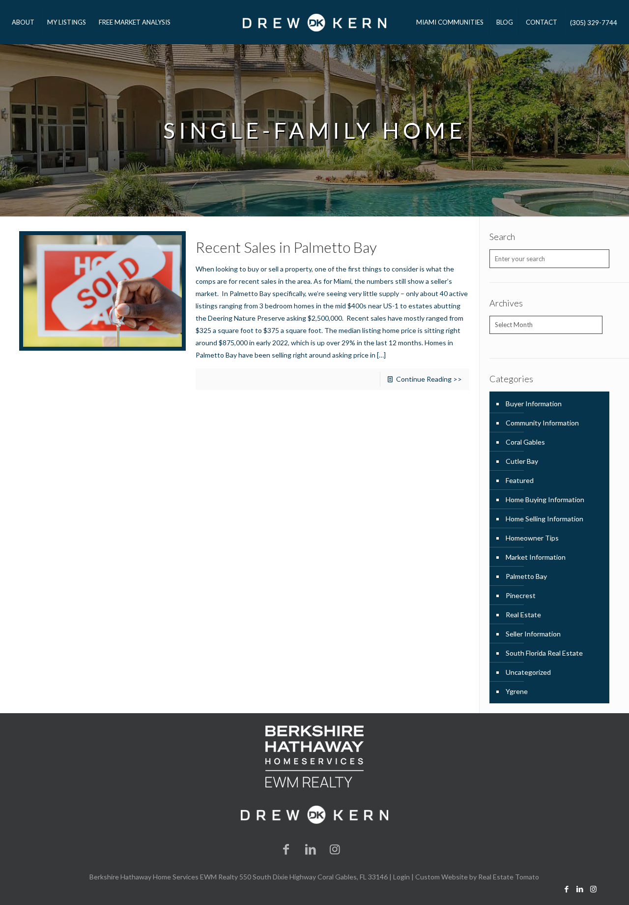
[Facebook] (286, 848)
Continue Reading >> (429, 379)
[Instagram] (335, 848)
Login (401, 877)
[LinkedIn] (310, 848)
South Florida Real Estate (544, 653)
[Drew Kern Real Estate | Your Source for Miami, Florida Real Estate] (314, 22)
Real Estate (523, 614)
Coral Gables (525, 442)
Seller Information (533, 634)
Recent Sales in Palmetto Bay (286, 247)
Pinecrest (521, 595)
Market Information (536, 557)
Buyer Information (534, 403)
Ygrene (517, 691)
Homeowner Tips (532, 538)
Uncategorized (528, 672)
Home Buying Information (545, 499)
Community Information (542, 423)
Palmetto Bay (526, 576)
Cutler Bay (522, 461)
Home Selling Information (544, 518)
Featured (520, 480)
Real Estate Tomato (508, 877)
